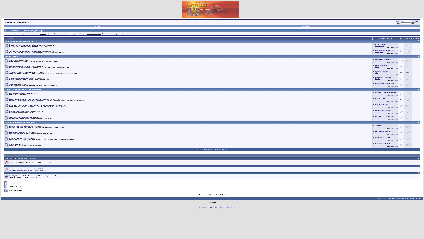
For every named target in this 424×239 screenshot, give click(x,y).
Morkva (377, 106)
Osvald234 (378, 61)
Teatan (376, 133)
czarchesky (33, 177)
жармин (36, 170)
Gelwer (377, 67)
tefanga (377, 118)
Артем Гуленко (379, 52)
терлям (41, 170)
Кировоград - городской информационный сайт (402, 198)
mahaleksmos (378, 145)
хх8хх (376, 73)
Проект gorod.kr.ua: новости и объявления (20, 41)
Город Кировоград (11, 56)
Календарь (305, 26)
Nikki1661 (377, 79)
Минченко (377, 94)
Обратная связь (382, 198)
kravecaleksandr (18, 170)
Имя (397, 21)
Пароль (398, 23)
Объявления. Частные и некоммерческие (20, 122)
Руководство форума (220, 149)
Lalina (376, 85)
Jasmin (11, 170)
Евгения (377, 127)
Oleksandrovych (379, 46)
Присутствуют (9, 158)
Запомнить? (416, 21)
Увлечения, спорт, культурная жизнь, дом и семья (23, 89)
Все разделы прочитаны (204, 149)
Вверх (420, 198)
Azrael (376, 112)
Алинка (377, 139)
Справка (97, 26)
